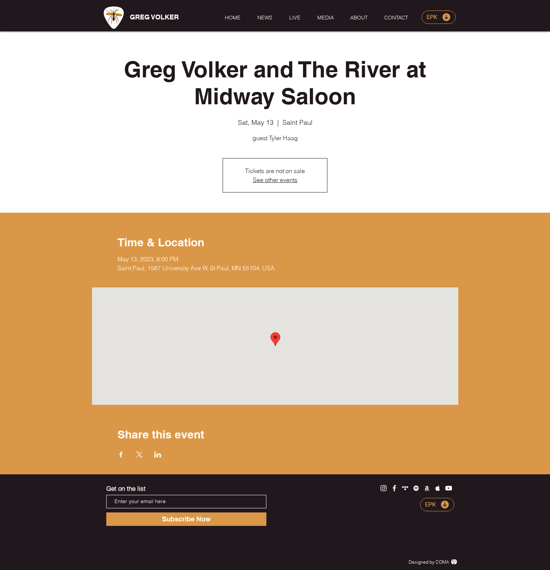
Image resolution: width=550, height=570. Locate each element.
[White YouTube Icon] (448, 488)
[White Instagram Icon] (383, 488)
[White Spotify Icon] (416, 488)
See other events (275, 180)
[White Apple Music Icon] (438, 488)
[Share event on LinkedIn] (157, 454)
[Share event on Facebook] (121, 454)
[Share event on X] (139, 454)
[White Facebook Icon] (394, 488)
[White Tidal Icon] (405, 488)
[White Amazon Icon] (427, 488)
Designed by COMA (429, 562)
